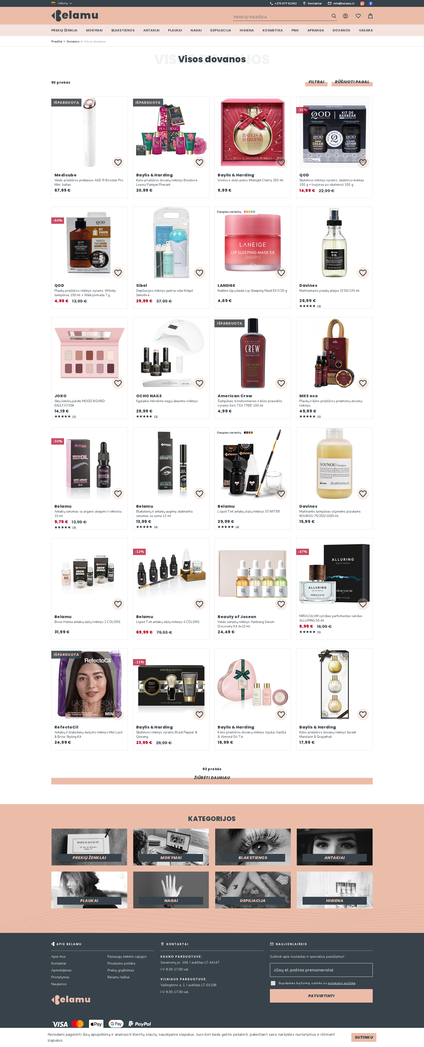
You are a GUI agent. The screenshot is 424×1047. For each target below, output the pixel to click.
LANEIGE (226, 285)
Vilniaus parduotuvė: (183, 979)
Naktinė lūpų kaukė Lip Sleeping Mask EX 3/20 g (252, 291)
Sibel (141, 285)
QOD (304, 175)
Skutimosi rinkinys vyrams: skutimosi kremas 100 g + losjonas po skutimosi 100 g (331, 182)
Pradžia (57, 41)
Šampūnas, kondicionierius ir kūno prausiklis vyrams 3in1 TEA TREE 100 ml (250, 403)
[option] (245, 211)
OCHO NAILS (149, 396)
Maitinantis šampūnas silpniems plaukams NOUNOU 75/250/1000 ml (330, 513)
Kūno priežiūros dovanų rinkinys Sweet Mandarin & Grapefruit (327, 734)
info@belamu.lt (344, 3)
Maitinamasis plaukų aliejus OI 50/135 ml (329, 291)
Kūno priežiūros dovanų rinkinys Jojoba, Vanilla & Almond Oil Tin (252, 734)
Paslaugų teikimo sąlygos (127, 956)
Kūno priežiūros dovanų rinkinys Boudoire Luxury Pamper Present (166, 182)
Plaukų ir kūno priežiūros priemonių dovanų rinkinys (330, 403)
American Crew (235, 396)
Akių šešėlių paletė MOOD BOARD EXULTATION (79, 403)
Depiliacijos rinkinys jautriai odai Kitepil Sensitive (164, 293)
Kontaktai (315, 3)
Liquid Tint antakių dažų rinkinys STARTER (249, 511)
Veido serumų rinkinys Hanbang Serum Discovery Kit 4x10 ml (246, 624)
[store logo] (74, 16)
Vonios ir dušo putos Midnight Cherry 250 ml (250, 180)
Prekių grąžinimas (120, 970)
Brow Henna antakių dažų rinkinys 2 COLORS (87, 622)
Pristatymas (60, 977)
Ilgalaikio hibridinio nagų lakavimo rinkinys (167, 401)
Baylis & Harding (154, 175)
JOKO (60, 396)
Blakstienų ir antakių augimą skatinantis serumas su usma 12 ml (164, 513)
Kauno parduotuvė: (181, 957)
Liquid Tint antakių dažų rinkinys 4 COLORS (167, 622)
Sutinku (364, 1037)
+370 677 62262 (286, 3)
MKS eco (308, 396)
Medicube (65, 175)
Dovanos (73, 41)
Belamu (62, 506)
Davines (308, 285)
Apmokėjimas (61, 970)
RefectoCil (66, 727)
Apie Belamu (69, 944)
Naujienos (59, 984)
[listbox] (250, 211)
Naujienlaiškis (291, 944)
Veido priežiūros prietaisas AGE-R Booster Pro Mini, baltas (88, 182)
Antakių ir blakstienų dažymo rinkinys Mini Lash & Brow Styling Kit (88, 734)
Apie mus (58, 956)
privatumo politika (342, 983)
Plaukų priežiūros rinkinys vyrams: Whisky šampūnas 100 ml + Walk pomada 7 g (85, 293)
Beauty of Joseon (237, 617)
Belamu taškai (118, 977)
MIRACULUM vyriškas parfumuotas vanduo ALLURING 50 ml (330, 618)
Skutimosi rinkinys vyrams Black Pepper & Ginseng (166, 734)
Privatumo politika (121, 963)
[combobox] (285, 17)
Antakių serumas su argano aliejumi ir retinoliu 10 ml (88, 513)
